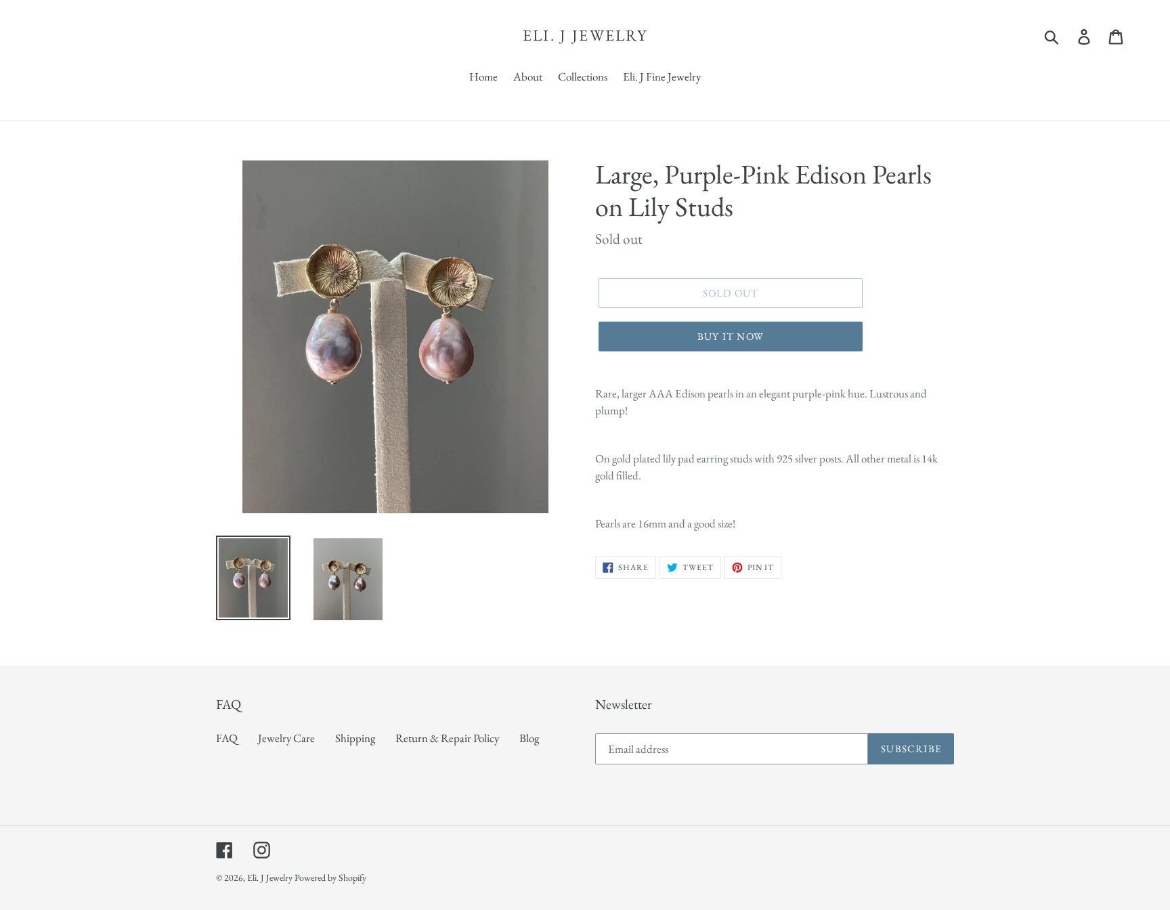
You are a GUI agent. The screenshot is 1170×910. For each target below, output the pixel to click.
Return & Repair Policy (447, 738)
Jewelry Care (286, 738)
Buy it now (730, 336)
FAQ (227, 738)
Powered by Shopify (330, 877)
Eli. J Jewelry (585, 35)
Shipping (355, 738)
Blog (529, 738)
